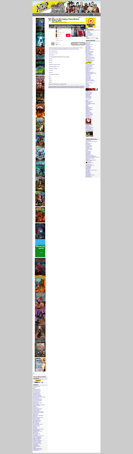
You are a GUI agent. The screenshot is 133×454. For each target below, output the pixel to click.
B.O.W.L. (87, 142)
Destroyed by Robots (90, 68)
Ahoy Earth (88, 45)
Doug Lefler (88, 70)
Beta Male (87, 50)
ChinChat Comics (89, 148)
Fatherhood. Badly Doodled (91, 73)
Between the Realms (89, 51)
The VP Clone (89, 33)
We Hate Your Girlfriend (37, 440)
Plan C (87, 100)
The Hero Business (89, 82)
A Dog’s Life (88, 43)
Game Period (88, 78)
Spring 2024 (50, 87)
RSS (99, 14)
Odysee (50, 58)
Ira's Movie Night (36, 410)
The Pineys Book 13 (53, 51)
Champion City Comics (90, 57)
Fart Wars (35, 387)
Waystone (87, 125)
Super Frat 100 (36, 403)
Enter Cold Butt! (36, 423)
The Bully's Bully (89, 145)
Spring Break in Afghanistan (38, 415)
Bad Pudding (88, 48)
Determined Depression (37, 448)
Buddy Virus (35, 416)
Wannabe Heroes (89, 176)
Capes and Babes (89, 54)
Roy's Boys (88, 169)
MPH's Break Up (36, 422)
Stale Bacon (88, 171)
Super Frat (55, 87)
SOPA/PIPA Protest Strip (37, 430)
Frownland (88, 75)
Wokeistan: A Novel (53, 68)
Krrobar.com (88, 91)
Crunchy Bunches (89, 65)
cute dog (58, 86)
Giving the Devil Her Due (90, 80)
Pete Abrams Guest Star (37, 408)
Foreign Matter (88, 153)
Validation (87, 118)
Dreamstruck (88, 152)
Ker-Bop (87, 86)
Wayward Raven (89, 126)
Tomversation (88, 175)
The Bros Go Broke (36, 418)
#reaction (77, 49)
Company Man (88, 59)
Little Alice (87, 159)
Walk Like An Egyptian (37, 396)
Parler (50, 78)
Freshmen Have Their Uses (38, 435)
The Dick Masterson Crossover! (39, 404)
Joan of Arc (64, 86)
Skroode (87, 106)
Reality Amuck (88, 166)
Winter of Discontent (89, 127)
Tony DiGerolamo (64, 87)
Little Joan (69, 86)
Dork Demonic (88, 151)
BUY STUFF (48, 14)
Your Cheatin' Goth (36, 433)
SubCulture (88, 172)
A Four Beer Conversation (38, 424)
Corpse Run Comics (89, 61)
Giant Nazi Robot (36, 389)
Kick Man (87, 87)
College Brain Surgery (37, 449)
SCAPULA (88, 104)
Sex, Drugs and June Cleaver (91, 170)
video (69, 87)
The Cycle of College (37, 441)
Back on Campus (36, 419)
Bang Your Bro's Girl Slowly (38, 417)
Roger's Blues (88, 168)
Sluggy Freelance (89, 107)
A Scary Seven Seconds (37, 400)
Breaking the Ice (89, 143)
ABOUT (63, 14)
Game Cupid (88, 77)
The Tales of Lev (89, 117)
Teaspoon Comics (89, 113)
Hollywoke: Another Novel (54, 64)
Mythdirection (88, 96)
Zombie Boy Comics (89, 130)
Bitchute (50, 60)
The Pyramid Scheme (37, 395)
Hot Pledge (35, 428)
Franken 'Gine (35, 401)
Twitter (94, 14)
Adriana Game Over (89, 44)
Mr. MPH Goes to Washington (38, 412)
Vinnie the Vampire (89, 124)
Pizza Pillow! (51, 54)
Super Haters (88, 173)
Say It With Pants (36, 445)
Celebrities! (88, 147)
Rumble (50, 62)
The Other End (88, 98)
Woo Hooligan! (88, 128)
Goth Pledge (35, 444)
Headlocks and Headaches (91, 156)
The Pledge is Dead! (37, 420)
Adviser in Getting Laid (37, 437)
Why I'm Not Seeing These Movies (76, 87)
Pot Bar (34, 447)
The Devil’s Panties (89, 114)
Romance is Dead (36, 439)
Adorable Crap (88, 140)
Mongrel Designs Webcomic (91, 160)
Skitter (87, 105)
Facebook (92, 14)
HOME (35, 14)
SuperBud (87, 111)
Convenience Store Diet (90, 60)
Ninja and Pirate (89, 97)
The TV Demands (90, 34)
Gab (50, 76)
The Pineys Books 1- (53, 66)
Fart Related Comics (89, 72)
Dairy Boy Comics (89, 66)
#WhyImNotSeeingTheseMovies (61, 49)
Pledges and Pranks (37, 405)
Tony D (59, 87)
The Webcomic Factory (54, 74)
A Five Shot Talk (36, 425)
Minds (50, 82)
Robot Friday (88, 102)
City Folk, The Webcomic (90, 58)
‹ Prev (53, 17)
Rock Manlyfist (88, 167)
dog (61, 86)
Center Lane (88, 56)
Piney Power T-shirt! (53, 53)
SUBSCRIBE (56, 14)
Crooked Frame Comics (90, 64)
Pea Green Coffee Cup (90, 165)
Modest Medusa (89, 94)
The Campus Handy (37, 436)
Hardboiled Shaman (89, 155)
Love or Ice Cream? (36, 442)
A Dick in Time (35, 450)
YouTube (51, 70)
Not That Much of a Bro (37, 443)
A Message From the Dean (38, 411)
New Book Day (88, 164)
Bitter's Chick (35, 432)
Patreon (50, 72)
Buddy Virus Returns (37, 438)
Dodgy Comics (88, 69)
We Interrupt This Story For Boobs (39, 397)
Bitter (34, 388)
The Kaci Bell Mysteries (90, 158)
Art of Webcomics (89, 46)
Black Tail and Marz (89, 52)
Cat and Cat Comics (89, 55)
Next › (80, 17)
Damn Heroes (88, 67)
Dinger (87, 150)
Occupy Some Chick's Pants (38, 429)
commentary (54, 86)
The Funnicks (88, 76)
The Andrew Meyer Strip (37, 398)
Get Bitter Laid (35, 431)
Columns (41, 14)
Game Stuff (88, 154)
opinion (72, 86)
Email (95, 14)
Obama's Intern (36, 413)
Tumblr (90, 14)
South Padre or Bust (37, 391)
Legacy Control (88, 93)
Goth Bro (34, 406)
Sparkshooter (88, 108)
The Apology (35, 434)
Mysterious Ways (89, 161)
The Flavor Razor (89, 74)
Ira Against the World (37, 393)
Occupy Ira (35, 427)
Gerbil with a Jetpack (89, 79)
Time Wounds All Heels (90, 174)
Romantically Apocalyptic (90, 103)
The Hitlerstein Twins (37, 390)
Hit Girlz (87, 83)
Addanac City (88, 42)
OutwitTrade (88, 99)
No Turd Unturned (36, 386)
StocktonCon (88, 110)
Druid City (87, 71)
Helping (88, 31)
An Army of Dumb (36, 392)
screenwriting (81, 86)
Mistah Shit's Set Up (36, 421)
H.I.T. (86, 81)
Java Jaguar (88, 85)
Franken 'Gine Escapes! (37, 402)
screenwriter (76, 86)
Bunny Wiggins (88, 53)
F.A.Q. (67, 14)
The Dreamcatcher (89, 115)
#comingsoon (71, 49)
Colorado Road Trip (36, 446)
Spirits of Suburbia (89, 109)
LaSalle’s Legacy (89, 92)
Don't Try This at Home (37, 399)
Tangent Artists (88, 112)
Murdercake (88, 95)
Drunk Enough (35, 407)
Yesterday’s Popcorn (89, 129)
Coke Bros (89, 32)
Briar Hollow (88, 144)
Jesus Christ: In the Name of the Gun (92, 157)
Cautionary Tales (89, 146)
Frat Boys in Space (36, 426)
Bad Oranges (88, 47)
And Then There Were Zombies (91, 141)
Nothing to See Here (37, 409)
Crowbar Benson (89, 149)
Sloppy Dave (35, 414)
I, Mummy (87, 84)
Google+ (97, 14)
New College (89, 35)
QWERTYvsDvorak (89, 101)
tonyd (54, 22)
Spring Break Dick (36, 394)
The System (88, 116)
